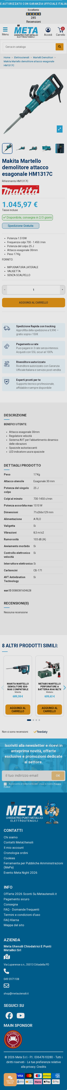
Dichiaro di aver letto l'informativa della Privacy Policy (37, 572)
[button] (60, 503)
